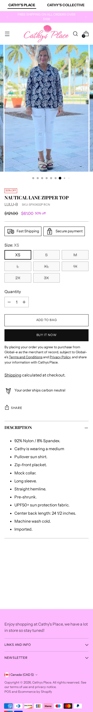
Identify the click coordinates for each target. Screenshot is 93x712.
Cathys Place (41, 682)
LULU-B (11, 204)
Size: (11, 245)
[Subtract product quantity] (9, 302)
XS (17, 254)
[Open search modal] (75, 33)
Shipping (12, 374)
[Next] (85, 17)
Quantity (12, 291)
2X (17, 277)
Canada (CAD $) (22, 675)
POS (7, 692)
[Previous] (7, 17)
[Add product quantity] (24, 302)
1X (75, 266)
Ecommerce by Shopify (35, 692)
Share (16, 408)
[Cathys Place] (46, 34)
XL (46, 266)
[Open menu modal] (7, 33)
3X (46, 277)
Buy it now (46, 335)
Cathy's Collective (66, 5)
